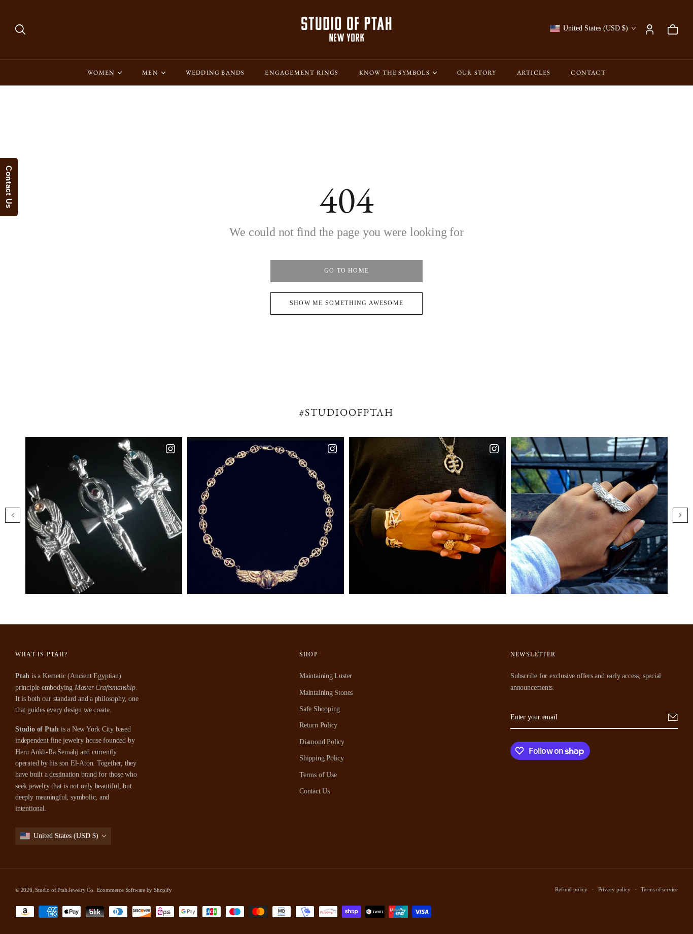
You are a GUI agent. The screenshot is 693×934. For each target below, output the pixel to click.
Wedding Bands (215, 73)
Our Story (477, 73)
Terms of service (659, 889)
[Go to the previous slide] (12, 515)
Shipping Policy (321, 758)
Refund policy (571, 889)
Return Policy (318, 725)
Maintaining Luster (325, 676)
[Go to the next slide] (680, 515)
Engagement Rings (301, 73)
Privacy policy (614, 889)
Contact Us (314, 791)
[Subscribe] (673, 717)
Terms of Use (317, 774)
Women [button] (101, 73)
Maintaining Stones (326, 692)
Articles (534, 73)
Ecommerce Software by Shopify (134, 890)
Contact (588, 73)
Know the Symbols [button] (394, 73)
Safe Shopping (319, 709)
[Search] (20, 29)
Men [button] (150, 73)
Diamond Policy (321, 741)
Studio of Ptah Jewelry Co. (65, 890)
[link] (346, 271)
